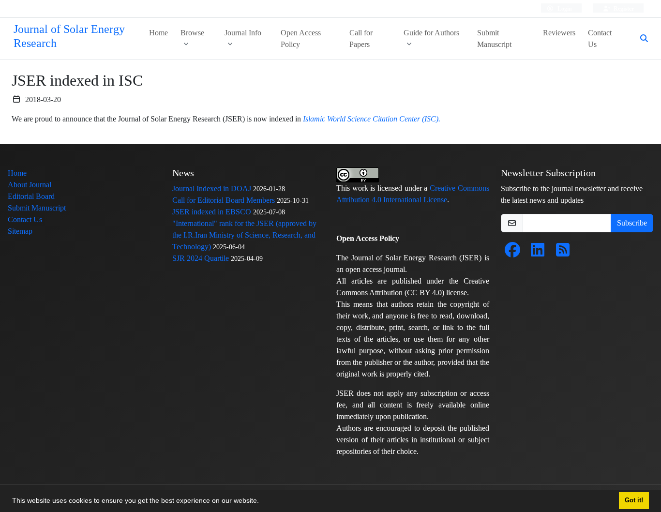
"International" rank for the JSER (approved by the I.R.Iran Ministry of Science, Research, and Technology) (244, 235)
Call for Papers (361, 38)
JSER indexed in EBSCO (211, 211)
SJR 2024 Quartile (200, 258)
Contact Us (600, 38)
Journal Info (243, 32)
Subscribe (632, 222)
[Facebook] (512, 252)
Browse (192, 32)
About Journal (29, 184)
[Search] (640, 39)
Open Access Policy (301, 38)
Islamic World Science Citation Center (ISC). (371, 118)
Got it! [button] (634, 500)
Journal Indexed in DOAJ (211, 188)
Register (623, 8)
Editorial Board (31, 196)
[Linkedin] (537, 252)
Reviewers (559, 32)
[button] (262, 501)
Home (158, 32)
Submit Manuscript (494, 38)
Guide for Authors (431, 32)
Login (564, 8)
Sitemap (20, 231)
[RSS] (562, 252)
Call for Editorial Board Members (223, 200)
